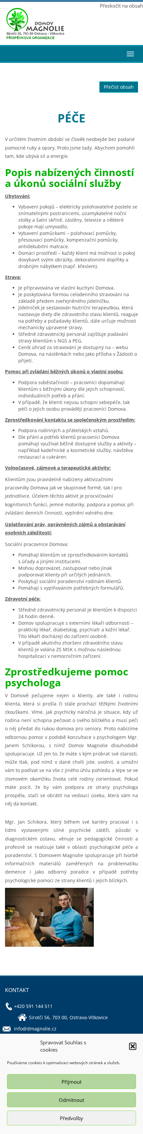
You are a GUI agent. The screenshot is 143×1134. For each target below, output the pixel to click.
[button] (132, 1046)
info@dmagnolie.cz (35, 1028)
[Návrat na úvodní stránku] (36, 23)
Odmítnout (71, 1100)
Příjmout (71, 1081)
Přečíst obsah (119, 87)
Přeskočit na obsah (121, 5)
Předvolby (71, 1118)
